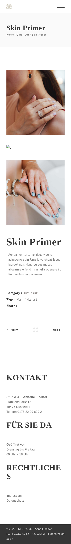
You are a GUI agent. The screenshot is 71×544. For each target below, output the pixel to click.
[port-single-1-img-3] (35, 192)
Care (34, 293)
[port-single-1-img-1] (35, 102)
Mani (20, 299)
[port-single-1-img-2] (35, 147)
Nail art (32, 299)
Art (26, 293)
